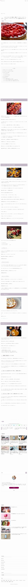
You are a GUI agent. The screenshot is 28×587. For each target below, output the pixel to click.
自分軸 (7, 581)
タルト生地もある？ (6, 76)
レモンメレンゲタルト (7, 75)
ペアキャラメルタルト (7, 74)
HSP (2, 558)
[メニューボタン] (27, 1)
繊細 (5, 581)
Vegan (3, 567)
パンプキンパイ (6, 73)
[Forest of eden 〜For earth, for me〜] (3, 1)
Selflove (4, 580)
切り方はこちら (5, 77)
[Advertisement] (14, 7)
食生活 (12, 581)
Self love (3, 565)
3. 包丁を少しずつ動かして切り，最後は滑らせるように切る (12, 80)
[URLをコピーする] (24, 425)
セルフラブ (11, 580)
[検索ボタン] (25, 1)
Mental (3, 560)
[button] (3, 425)
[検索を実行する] (26, 473)
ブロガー (14, 580)
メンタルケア (20, 580)
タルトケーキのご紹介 (6, 72)
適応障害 (10, 581)
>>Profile (14, 487)
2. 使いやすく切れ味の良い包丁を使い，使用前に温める (11, 79)
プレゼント (17, 580)
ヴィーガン (24, 580)
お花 (8, 580)
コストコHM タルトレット (4, 318)
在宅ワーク (2, 581)
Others (3, 421)
